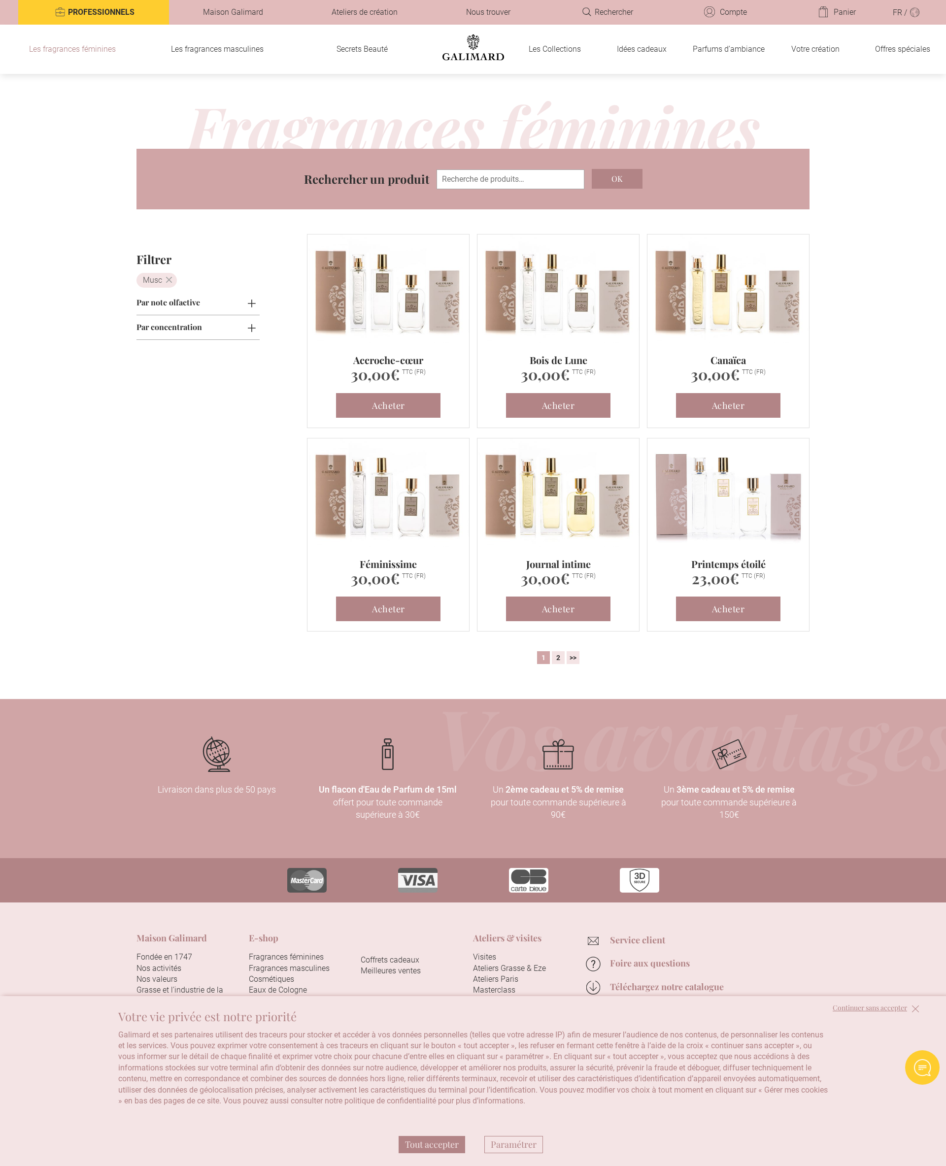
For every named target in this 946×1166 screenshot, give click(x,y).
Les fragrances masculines (217, 49)
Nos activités (158, 968)
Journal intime (558, 563)
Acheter (388, 405)
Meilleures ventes (391, 970)
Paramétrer (514, 1144)
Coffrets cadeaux (390, 960)
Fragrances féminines (286, 957)
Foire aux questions (650, 963)
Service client (637, 940)
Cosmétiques (271, 979)
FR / (901, 12)
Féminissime (388, 563)
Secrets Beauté (362, 49)
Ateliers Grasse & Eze (509, 968)
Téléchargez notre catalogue (667, 987)
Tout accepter (432, 1144)
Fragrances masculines (289, 968)
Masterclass (494, 990)
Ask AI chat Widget (922, 1067)
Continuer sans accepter (870, 1008)
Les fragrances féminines (72, 49)
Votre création (815, 49)
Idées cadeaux (642, 49)
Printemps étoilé (728, 563)
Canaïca (728, 359)
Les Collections (555, 49)
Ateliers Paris (495, 979)
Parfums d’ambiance (729, 49)
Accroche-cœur (388, 359)
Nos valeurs (156, 979)
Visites (484, 957)
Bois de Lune (558, 359)
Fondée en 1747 (164, 957)
